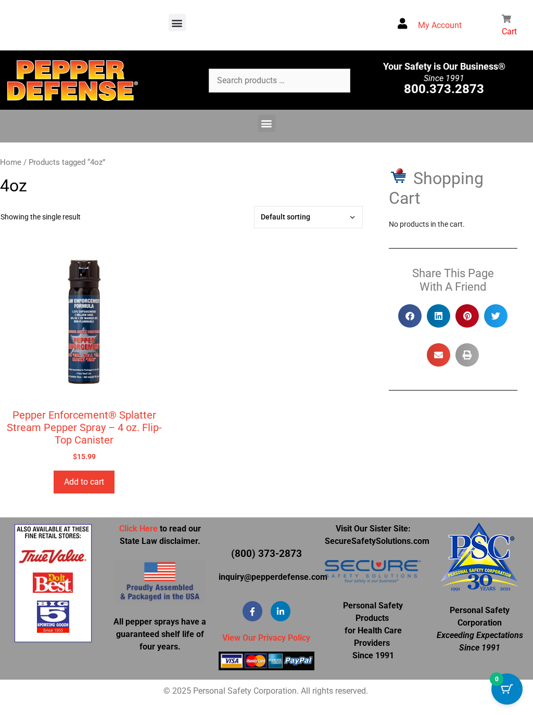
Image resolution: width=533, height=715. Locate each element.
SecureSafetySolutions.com (377, 541)
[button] (177, 22)
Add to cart (84, 482)
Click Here (138, 529)
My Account (440, 25)
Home (10, 162)
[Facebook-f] (252, 611)
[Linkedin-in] (280, 611)
